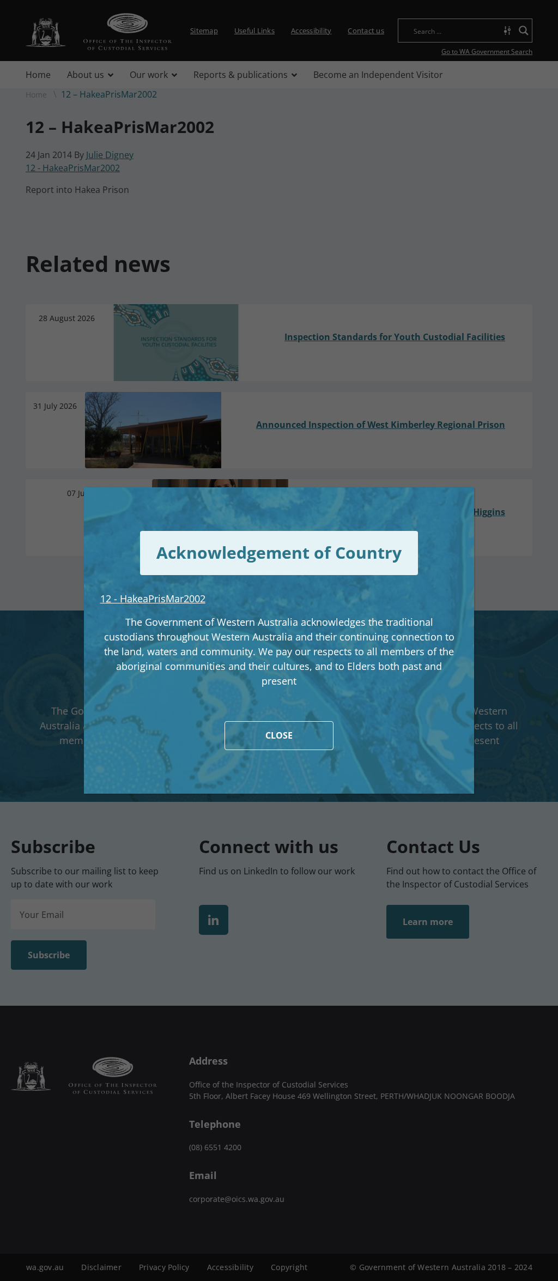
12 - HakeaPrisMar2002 (152, 598)
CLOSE (279, 735)
